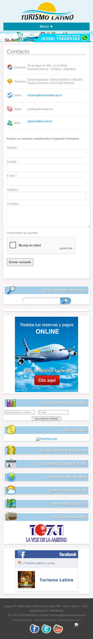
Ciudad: (12, 161)
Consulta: (13, 203)
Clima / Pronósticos (67, 490)
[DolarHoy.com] (46, 438)
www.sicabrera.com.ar (69, 620)
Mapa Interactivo (70, 504)
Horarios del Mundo (66, 477)
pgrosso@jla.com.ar (40, 121)
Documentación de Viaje (63, 464)
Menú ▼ (46, 26)
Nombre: (13, 147)
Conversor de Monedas (63, 450)
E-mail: (12, 175)
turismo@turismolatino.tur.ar (45, 95)
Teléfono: (13, 189)
